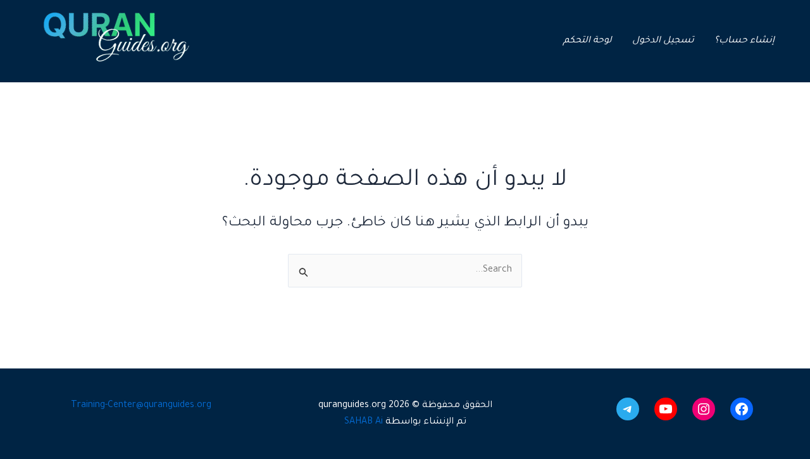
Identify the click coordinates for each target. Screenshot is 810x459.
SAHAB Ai (363, 422)
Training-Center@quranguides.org (141, 406)
